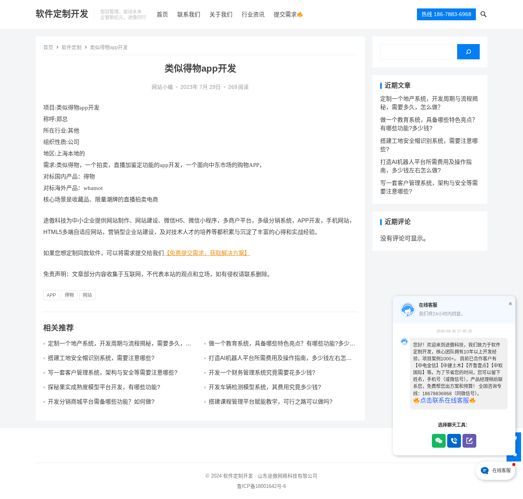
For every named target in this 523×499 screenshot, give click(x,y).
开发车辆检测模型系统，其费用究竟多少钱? (265, 387)
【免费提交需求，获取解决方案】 (207, 253)
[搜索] (468, 51)
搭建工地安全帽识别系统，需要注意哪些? (101, 358)
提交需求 (285, 14)
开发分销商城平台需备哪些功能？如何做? (101, 401)
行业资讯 (253, 14)
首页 (162, 14)
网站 (87, 295)
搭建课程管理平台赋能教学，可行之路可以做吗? (270, 401)
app (51, 295)
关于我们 (220, 14)
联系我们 (188, 14)
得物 (69, 295)
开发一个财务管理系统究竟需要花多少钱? (262, 372)
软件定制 (72, 47)
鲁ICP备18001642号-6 (261, 486)
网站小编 (162, 87)
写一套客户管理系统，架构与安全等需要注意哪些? (112, 372)
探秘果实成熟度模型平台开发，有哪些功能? (104, 387)
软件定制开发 (62, 14)
